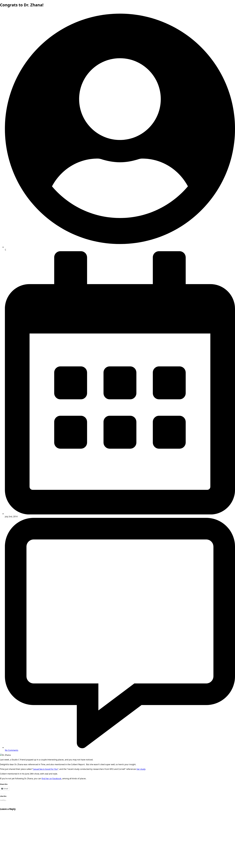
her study (141, 769)
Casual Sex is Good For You (45, 769)
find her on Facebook (51, 778)
